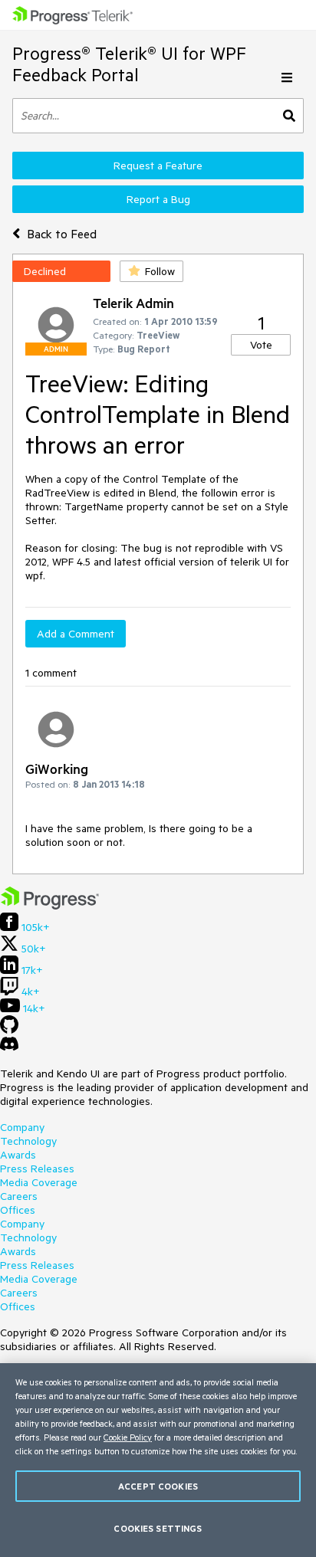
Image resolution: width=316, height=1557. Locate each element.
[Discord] (9, 1047)
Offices (17, 1210)
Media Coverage (38, 1182)
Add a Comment (75, 634)
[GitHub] (9, 1030)
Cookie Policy (128, 1437)
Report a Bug (158, 199)
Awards (18, 1155)
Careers (19, 1196)
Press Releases (37, 1168)
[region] (158, 1460)
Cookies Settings (158, 1528)
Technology (28, 1141)
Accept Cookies (158, 1486)
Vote (261, 345)
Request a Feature (158, 165)
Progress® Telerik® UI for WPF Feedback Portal (129, 64)
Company (22, 1127)
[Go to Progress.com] (50, 906)
